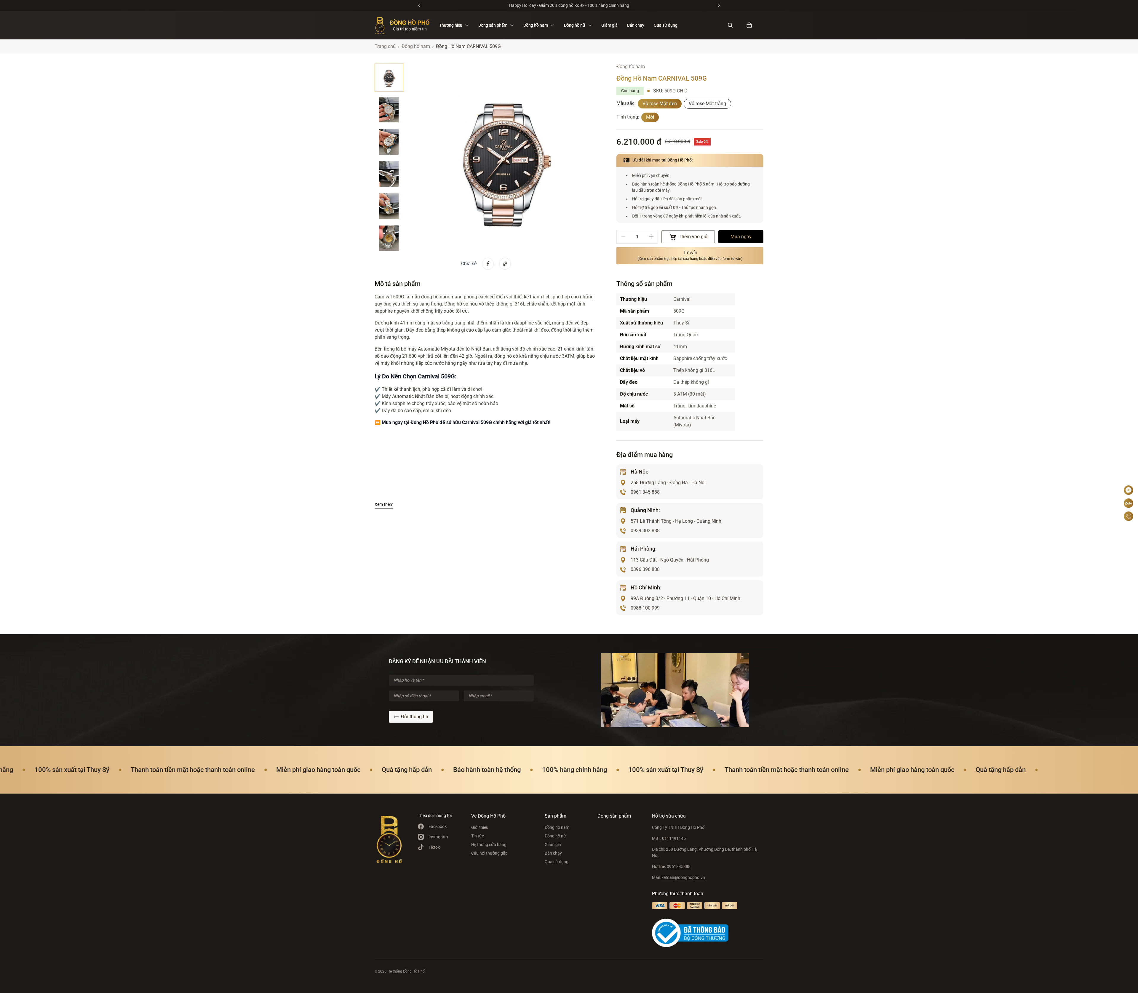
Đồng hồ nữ (555, 836)
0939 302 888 (645, 530)
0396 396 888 (645, 569)
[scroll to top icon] (1128, 472)
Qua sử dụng (665, 25)
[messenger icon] (1128, 490)
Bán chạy (635, 25)
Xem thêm (384, 504)
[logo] (402, 25)
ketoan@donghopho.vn (683, 877)
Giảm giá (609, 25)
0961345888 (679, 866)
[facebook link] (488, 264)
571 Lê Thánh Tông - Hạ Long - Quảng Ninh (676, 521)
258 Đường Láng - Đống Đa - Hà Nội (668, 482)
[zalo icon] (1128, 503)
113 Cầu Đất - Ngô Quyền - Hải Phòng (670, 560)
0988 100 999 (645, 608)
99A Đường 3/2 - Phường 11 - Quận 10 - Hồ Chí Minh (685, 598)
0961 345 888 (645, 492)
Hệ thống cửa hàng (488, 844)
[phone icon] (1128, 516)
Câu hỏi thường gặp (489, 853)
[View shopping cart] (749, 25)
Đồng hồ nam (557, 827)
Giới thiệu (479, 827)
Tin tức (477, 836)
